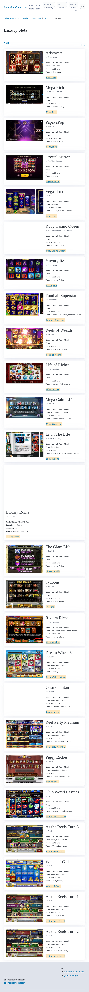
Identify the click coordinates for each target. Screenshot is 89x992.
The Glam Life (53, 571)
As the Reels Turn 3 (55, 851)
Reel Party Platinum (55, 746)
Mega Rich (51, 112)
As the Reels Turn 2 (55, 956)
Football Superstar (55, 320)
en (82, 6)
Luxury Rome (13, 536)
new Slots (31, 7)
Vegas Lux (51, 216)
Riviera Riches (53, 642)
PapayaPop (51, 146)
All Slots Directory (48, 6)
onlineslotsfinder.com (14, 982)
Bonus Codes (73, 6)
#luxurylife (51, 285)
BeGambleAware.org (74, 971)
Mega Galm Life (53, 424)
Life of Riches (52, 389)
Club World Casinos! (56, 816)
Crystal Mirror (53, 181)
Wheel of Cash (53, 886)
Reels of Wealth (53, 354)
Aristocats (51, 77)
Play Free (38, 7)
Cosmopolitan (53, 712)
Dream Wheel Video (56, 677)
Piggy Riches (52, 781)
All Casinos (62, 6)
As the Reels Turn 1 (55, 921)
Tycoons (50, 606)
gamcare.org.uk (72, 975)
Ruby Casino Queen (55, 250)
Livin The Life (52, 458)
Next (6, 42)
